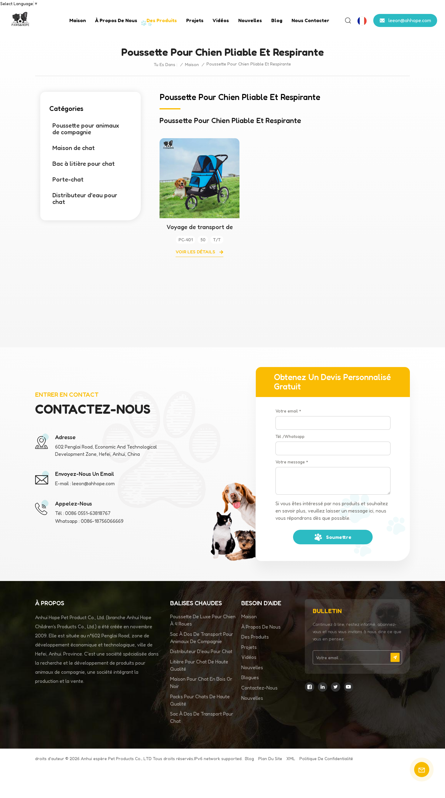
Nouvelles (250, 20)
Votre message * (291, 461)
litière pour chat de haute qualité (199, 665)
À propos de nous (116, 20)
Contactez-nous (259, 688)
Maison (77, 20)
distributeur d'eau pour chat (201, 651)
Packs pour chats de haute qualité (200, 700)
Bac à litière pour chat (83, 163)
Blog (276, 20)
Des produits (162, 20)
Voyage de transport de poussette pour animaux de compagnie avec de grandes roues (199, 227)
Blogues (250, 677)
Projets (194, 20)
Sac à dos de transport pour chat (201, 717)
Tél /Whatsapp (290, 436)
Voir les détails (196, 252)
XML (290, 758)
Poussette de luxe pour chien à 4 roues (203, 620)
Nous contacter (310, 20)
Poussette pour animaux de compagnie (85, 129)
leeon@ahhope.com (409, 20)
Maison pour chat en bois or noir (201, 682)
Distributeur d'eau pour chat (84, 198)
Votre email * (288, 410)
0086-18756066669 (102, 521)
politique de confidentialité (326, 758)
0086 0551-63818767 (87, 513)
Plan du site (270, 758)
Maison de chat (73, 148)
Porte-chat (68, 179)
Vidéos (221, 20)
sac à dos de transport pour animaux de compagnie (201, 637)
